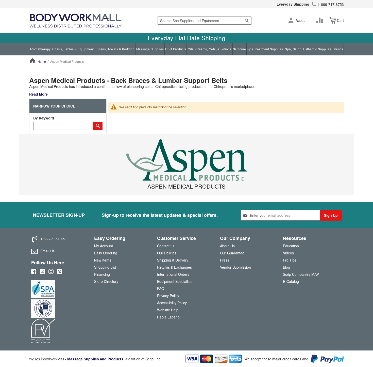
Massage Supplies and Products (95, 358)
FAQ (160, 288)
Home (42, 61)
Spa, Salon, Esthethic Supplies (308, 49)
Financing (102, 274)
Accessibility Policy (172, 302)
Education (291, 245)
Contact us (165, 245)
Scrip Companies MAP (301, 274)
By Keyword (43, 117)
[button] (291, 20)
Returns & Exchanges (174, 267)
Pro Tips (289, 260)
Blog (286, 267)
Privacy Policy (168, 295)
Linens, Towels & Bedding (115, 49)
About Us (227, 245)
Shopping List (105, 267)
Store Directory (106, 281)
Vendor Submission (235, 267)
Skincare (239, 49)
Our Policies (166, 252)
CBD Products (175, 49)
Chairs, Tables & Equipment (73, 49)
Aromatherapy (40, 49)
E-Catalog (291, 282)
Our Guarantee (232, 252)
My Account (103, 245)
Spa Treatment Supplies (265, 49)
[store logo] (75, 20)
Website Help (167, 309)
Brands (338, 49)
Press (224, 260)
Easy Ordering (105, 252)
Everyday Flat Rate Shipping (187, 38)
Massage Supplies (150, 49)
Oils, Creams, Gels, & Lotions (210, 49)
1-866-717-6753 (331, 4)
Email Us (47, 250)
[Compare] (320, 20)
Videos (288, 252)
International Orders (173, 274)
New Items (102, 260)
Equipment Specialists (174, 281)
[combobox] (204, 21)
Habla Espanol (168, 316)
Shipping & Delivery (172, 260)
